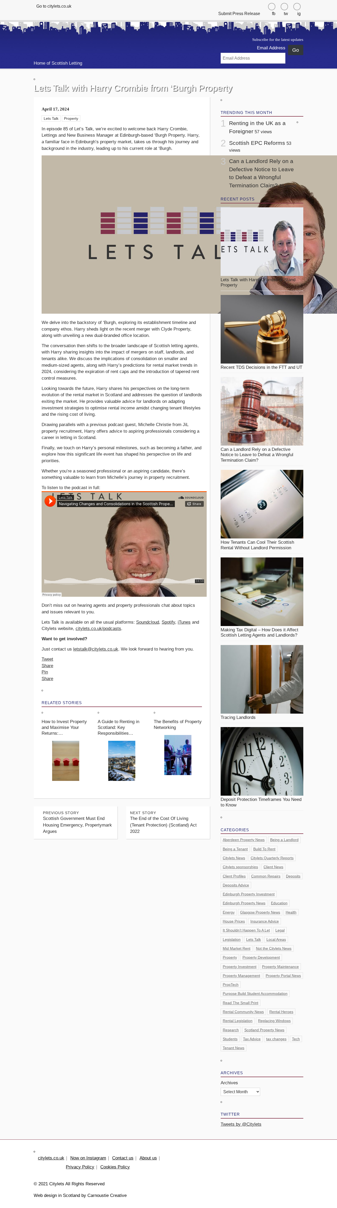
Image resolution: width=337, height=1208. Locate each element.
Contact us (122, 1158)
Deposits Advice (236, 885)
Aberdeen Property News (244, 840)
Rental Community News (243, 1012)
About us (148, 1158)
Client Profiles (234, 876)
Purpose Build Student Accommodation (255, 993)
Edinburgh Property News (244, 903)
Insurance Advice (264, 921)
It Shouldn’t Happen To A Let (246, 930)
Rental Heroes (281, 1012)
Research (231, 1030)
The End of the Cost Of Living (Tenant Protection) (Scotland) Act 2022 (163, 822)
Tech (296, 1039)
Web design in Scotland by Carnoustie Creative (80, 1195)
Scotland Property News (264, 1030)
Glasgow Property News (260, 912)
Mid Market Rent (236, 948)
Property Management (241, 975)
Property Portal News (283, 975)
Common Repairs (265, 876)
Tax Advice (252, 1039)
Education (279, 903)
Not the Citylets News (273, 948)
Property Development (261, 957)
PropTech (231, 984)
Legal (280, 930)
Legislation (232, 939)
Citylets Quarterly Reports (272, 858)
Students (230, 1039)
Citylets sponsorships (240, 867)
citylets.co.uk (51, 1158)
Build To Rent (264, 849)
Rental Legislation (237, 1021)
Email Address (271, 47)
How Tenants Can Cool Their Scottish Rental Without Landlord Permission (257, 545)
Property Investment (239, 967)
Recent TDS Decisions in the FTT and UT (261, 367)
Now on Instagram (88, 1158)
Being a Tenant (235, 849)
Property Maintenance (280, 967)
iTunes (184, 622)
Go (295, 50)
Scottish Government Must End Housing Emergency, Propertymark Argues (77, 822)
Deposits (293, 876)
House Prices (234, 921)
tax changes (276, 1039)
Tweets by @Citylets (241, 1124)
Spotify (168, 622)
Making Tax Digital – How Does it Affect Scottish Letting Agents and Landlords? (260, 632)
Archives (229, 1082)
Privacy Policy (80, 1166)
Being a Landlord (284, 840)
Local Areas (276, 939)
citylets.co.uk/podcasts (98, 628)
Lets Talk (51, 118)
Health (291, 912)
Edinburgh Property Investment (249, 894)
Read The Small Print (240, 1003)
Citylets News (234, 858)
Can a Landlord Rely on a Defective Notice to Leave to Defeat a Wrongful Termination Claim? (257, 455)
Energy (229, 912)
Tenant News (233, 1048)
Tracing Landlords (238, 717)
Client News (273, 867)
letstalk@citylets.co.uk (95, 649)
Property (71, 118)
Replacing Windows (274, 1021)
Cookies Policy (115, 1166)
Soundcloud (147, 622)
